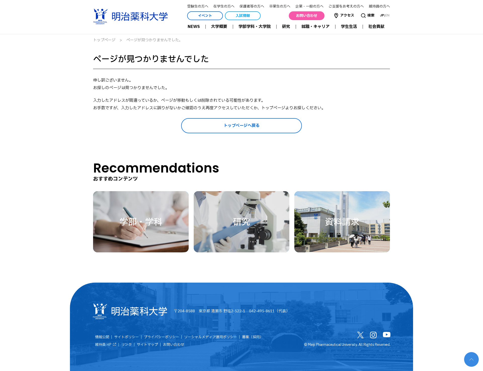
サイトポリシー (126, 337)
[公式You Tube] (386, 336)
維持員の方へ (379, 6)
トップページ (104, 40)
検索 (370, 15)
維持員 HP (103, 344)
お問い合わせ (173, 344)
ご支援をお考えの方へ (346, 6)
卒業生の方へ (279, 6)
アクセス (347, 15)
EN (387, 15)
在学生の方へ (223, 6)
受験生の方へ (197, 6)
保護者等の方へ (251, 6)
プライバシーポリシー (161, 337)
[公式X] (360, 336)
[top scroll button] (471, 359)
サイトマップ (147, 344)
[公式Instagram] (373, 336)
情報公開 (102, 337)
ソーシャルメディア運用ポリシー (210, 337)
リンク (126, 344)
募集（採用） (252, 337)
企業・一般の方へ (309, 6)
